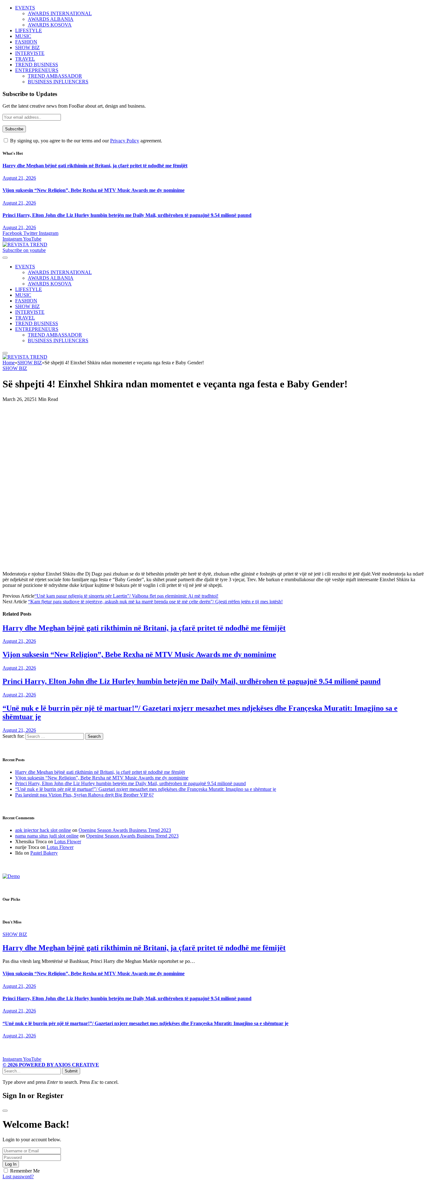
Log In (10, 1164)
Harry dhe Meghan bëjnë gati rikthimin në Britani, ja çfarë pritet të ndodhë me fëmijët (95, 165)
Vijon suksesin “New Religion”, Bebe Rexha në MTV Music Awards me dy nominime (94, 190)
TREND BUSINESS (36, 64)
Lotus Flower (67, 841)
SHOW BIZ (27, 47)
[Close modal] (5, 1111)
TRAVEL (25, 59)
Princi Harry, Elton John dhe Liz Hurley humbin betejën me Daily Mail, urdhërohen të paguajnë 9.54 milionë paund (127, 215)
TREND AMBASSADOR (55, 76)
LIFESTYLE (28, 30)
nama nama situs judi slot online (47, 836)
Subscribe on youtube (24, 250)
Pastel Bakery (44, 853)
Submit (71, 1071)
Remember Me (25, 1170)
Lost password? (18, 1176)
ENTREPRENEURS (36, 70)
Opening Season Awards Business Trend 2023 (125, 830)
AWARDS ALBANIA (51, 19)
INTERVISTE (29, 53)
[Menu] (5, 258)
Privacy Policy (124, 140)
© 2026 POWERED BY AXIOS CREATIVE (51, 1064)
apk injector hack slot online (43, 830)
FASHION (26, 42)
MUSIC (23, 36)
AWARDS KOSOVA (50, 24)
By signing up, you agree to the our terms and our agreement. (85, 140)
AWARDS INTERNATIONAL (60, 13)
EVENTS (25, 7)
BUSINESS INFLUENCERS (58, 81)
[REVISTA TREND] (25, 244)
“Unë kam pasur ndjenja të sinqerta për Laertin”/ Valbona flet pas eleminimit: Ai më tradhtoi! (126, 596)
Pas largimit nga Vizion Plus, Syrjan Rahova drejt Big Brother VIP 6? (84, 794)
